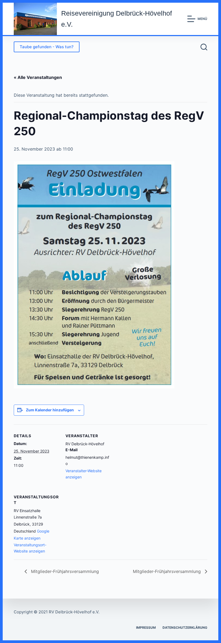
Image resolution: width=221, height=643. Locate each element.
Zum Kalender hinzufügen (50, 410)
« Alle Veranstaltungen (38, 77)
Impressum (146, 627)
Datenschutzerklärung (185, 627)
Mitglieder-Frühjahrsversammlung (64, 571)
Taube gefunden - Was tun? (47, 46)
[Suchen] (204, 47)
